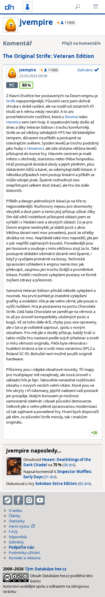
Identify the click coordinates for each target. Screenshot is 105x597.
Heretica (13, 122)
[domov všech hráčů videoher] (9, 7)
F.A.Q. (13, 531)
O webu (15, 510)
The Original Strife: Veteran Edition (48, 55)
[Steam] (7, 500)
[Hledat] (77, 7)
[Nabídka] (95, 7)
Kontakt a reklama (25, 557)
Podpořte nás (21, 547)
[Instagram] (29, 500)
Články (14, 515)
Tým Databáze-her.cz (45, 569)
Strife (10, 101)
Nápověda (18, 536)
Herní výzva (19, 526)
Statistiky (17, 521)
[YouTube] (40, 500)
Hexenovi (35, 148)
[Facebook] (18, 500)
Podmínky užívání (24, 552)
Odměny (16, 542)
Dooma (71, 116)
